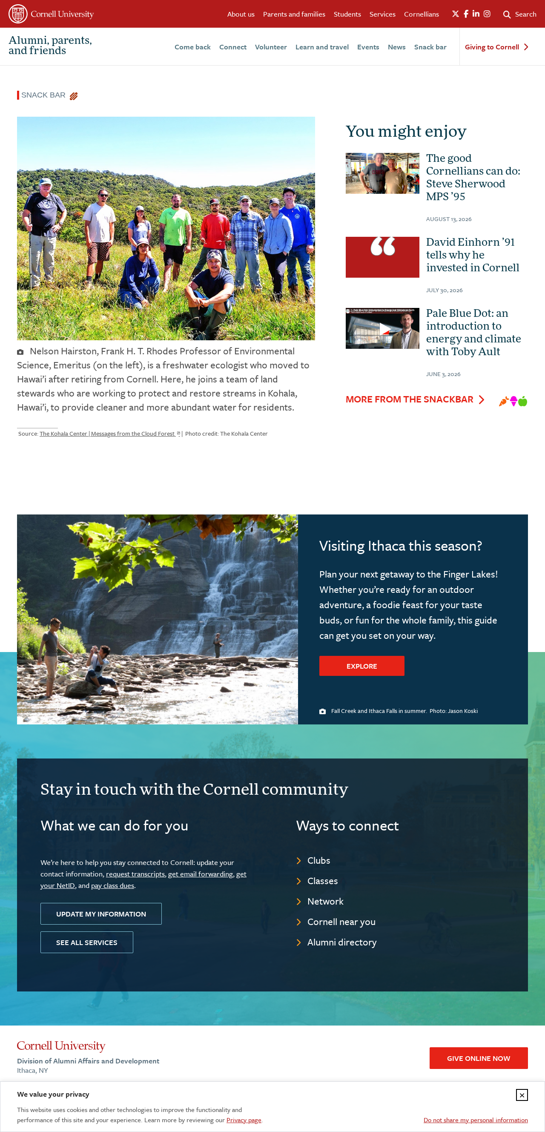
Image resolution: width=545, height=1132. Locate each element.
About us (241, 14)
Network (325, 901)
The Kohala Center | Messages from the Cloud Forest (108, 433)
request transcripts (135, 873)
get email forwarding (200, 873)
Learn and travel (322, 46)
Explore (362, 666)
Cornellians (421, 14)
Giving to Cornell (492, 47)
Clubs (318, 860)
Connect (233, 46)
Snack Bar (45, 95)
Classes (322, 880)
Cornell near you (341, 921)
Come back (193, 46)
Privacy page (244, 1119)
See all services (87, 942)
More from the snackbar (409, 399)
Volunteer (271, 46)
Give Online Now (479, 1058)
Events (368, 46)
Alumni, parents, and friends (50, 46)
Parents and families (294, 14)
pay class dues (112, 885)
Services (383, 14)
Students (347, 14)
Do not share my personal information (476, 1119)
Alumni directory (342, 942)
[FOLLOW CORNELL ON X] (455, 14)
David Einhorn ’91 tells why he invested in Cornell (472, 256)
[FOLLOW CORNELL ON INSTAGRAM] (487, 14)
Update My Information (101, 913)
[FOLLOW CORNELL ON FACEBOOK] (466, 14)
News (397, 46)
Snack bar (430, 46)
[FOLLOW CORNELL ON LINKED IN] (476, 14)
